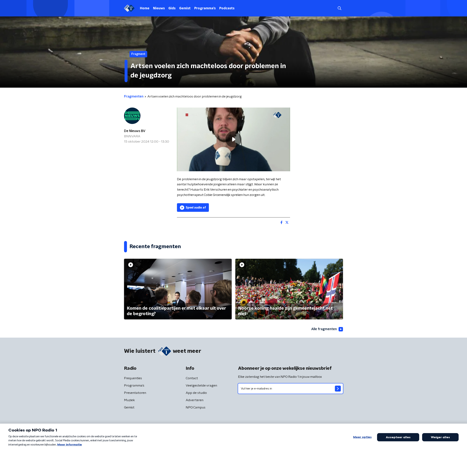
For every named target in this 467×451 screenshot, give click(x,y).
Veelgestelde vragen (201, 385)
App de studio (196, 393)
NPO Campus (195, 407)
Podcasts (226, 8)
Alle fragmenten (324, 329)
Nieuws (159, 8)
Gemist (185, 8)
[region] (233, 139)
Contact (192, 378)
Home (144, 8)
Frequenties (133, 378)
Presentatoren (135, 393)
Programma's (205, 8)
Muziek (129, 400)
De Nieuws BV (134, 131)
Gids (171, 8)
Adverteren (194, 400)
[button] (339, 8)
